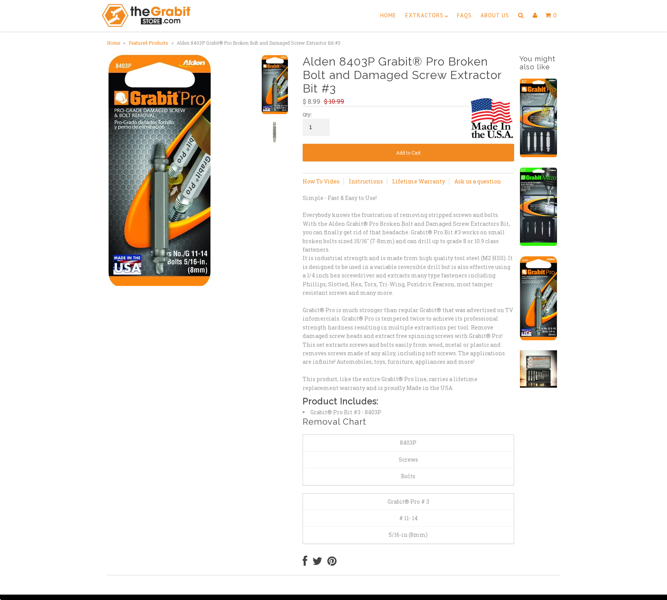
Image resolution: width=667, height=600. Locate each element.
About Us (495, 15)
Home (388, 15)
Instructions (366, 181)
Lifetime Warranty (418, 181)
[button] (521, 15)
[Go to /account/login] (535, 15)
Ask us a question (477, 181)
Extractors (424, 15)
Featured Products (148, 43)
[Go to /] (146, 21)
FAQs (464, 15)
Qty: (307, 114)
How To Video (321, 181)
